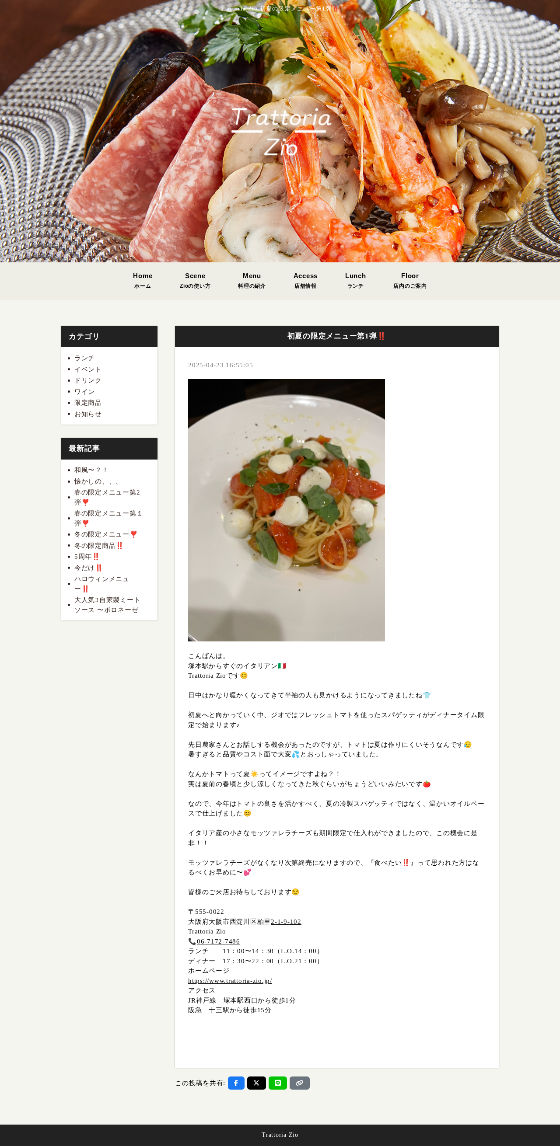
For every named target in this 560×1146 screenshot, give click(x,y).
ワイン (84, 391)
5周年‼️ (87, 556)
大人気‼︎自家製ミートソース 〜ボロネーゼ (107, 604)
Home (142, 280)
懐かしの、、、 (98, 481)
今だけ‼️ (89, 567)
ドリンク (88, 380)
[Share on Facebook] (236, 1083)
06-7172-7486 (218, 941)
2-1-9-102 (286, 921)
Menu (252, 280)
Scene (195, 280)
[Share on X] (256, 1083)
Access (306, 280)
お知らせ (88, 414)
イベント (88, 369)
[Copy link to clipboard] (300, 1083)
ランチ (84, 358)
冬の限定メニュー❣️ (106, 534)
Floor (410, 280)
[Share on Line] (278, 1083)
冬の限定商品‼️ (99, 545)
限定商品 (88, 402)
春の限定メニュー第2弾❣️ (107, 497)
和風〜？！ (91, 470)
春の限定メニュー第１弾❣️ (109, 518)
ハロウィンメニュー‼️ (102, 583)
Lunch (355, 280)
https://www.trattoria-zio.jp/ (230, 980)
